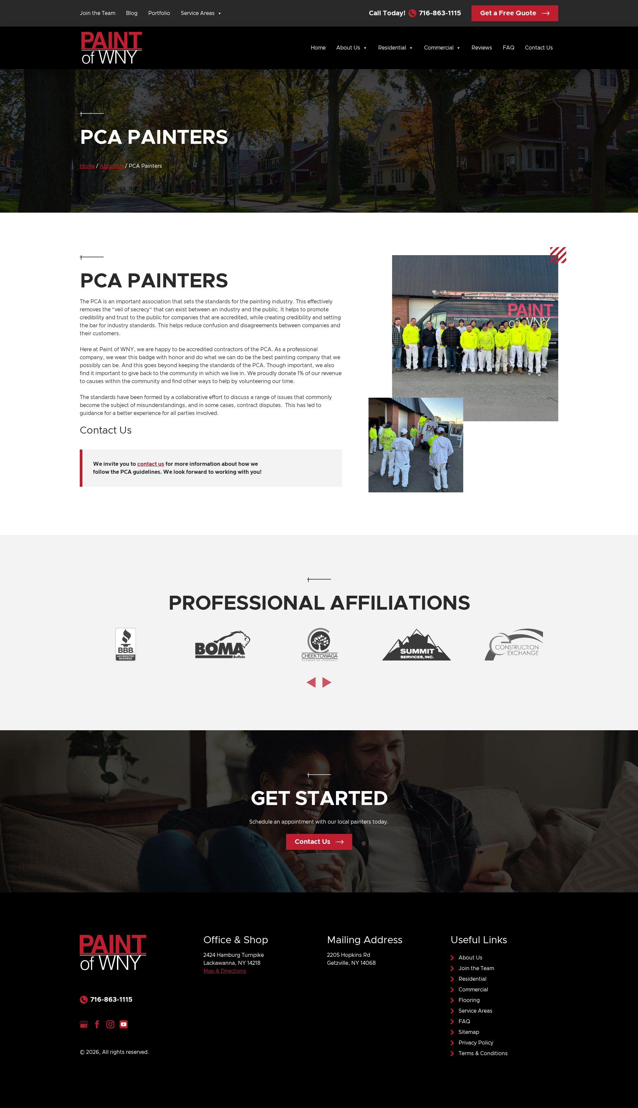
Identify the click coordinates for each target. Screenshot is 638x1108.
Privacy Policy (476, 1043)
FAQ (508, 47)
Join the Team (97, 13)
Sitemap (469, 1032)
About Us (348, 47)
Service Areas (198, 13)
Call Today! (415, 13)
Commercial (439, 47)
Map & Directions (224, 971)
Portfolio (159, 13)
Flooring (469, 1000)
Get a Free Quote (508, 13)
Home (318, 47)
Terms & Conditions (483, 1053)
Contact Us (539, 47)
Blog (132, 13)
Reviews (482, 47)
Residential (392, 47)
